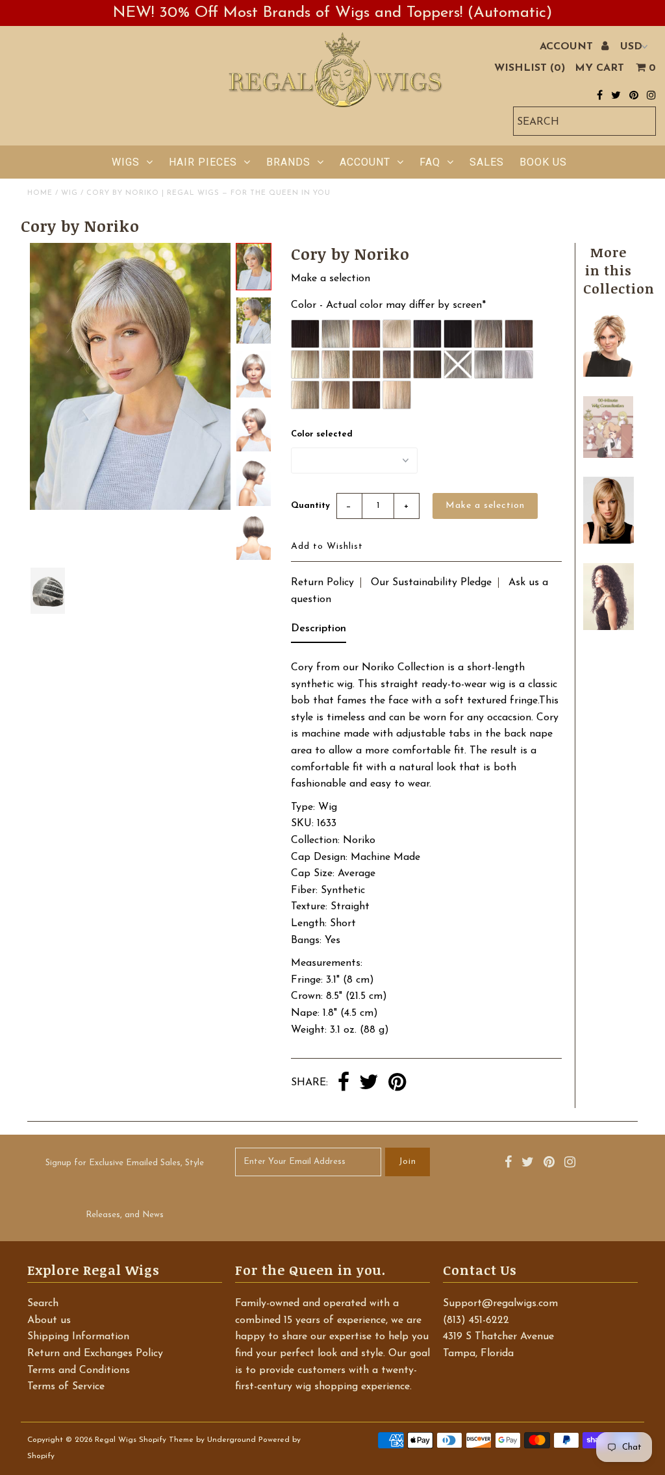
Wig (69, 193)
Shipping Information (78, 1336)
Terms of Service (66, 1386)
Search (42, 1303)
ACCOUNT (568, 47)
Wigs (126, 162)
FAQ (430, 162)
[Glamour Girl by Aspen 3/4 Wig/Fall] (608, 627)
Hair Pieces (203, 162)
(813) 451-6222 (476, 1320)
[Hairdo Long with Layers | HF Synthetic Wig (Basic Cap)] (608, 541)
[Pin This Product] (397, 1083)
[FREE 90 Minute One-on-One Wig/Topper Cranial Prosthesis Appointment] (608, 455)
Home (40, 193)
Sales (487, 162)
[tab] (318, 632)
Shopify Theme (166, 1440)
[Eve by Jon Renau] (608, 374)
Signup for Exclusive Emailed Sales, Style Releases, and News (124, 1189)
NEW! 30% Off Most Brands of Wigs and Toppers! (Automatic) (332, 13)
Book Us (543, 162)
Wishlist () (529, 68)
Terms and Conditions (78, 1370)
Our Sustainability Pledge (431, 582)
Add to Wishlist (327, 546)
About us (49, 1320)
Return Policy (322, 582)
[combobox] (584, 121)
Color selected (322, 434)
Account (365, 162)
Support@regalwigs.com (500, 1303)
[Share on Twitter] (369, 1083)
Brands (288, 162)
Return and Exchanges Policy (95, 1353)
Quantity (310, 505)
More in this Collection (619, 270)
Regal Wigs (115, 1440)
